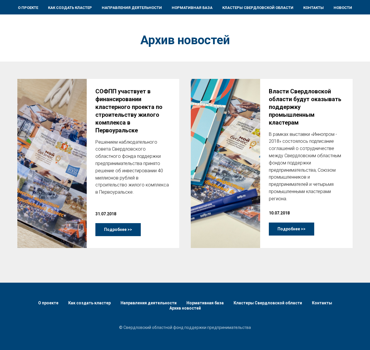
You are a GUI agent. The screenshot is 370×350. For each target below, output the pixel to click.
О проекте (48, 303)
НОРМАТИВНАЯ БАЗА (192, 7)
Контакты (322, 303)
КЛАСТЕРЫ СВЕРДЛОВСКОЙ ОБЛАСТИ (257, 7)
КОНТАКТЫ (313, 7)
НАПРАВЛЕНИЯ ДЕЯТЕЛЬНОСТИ (132, 7)
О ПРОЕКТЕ (28, 7)
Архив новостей (185, 308)
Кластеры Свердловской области (268, 303)
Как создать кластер (89, 303)
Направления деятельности (149, 303)
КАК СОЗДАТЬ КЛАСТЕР (70, 7)
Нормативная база (205, 303)
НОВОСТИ (343, 7)
